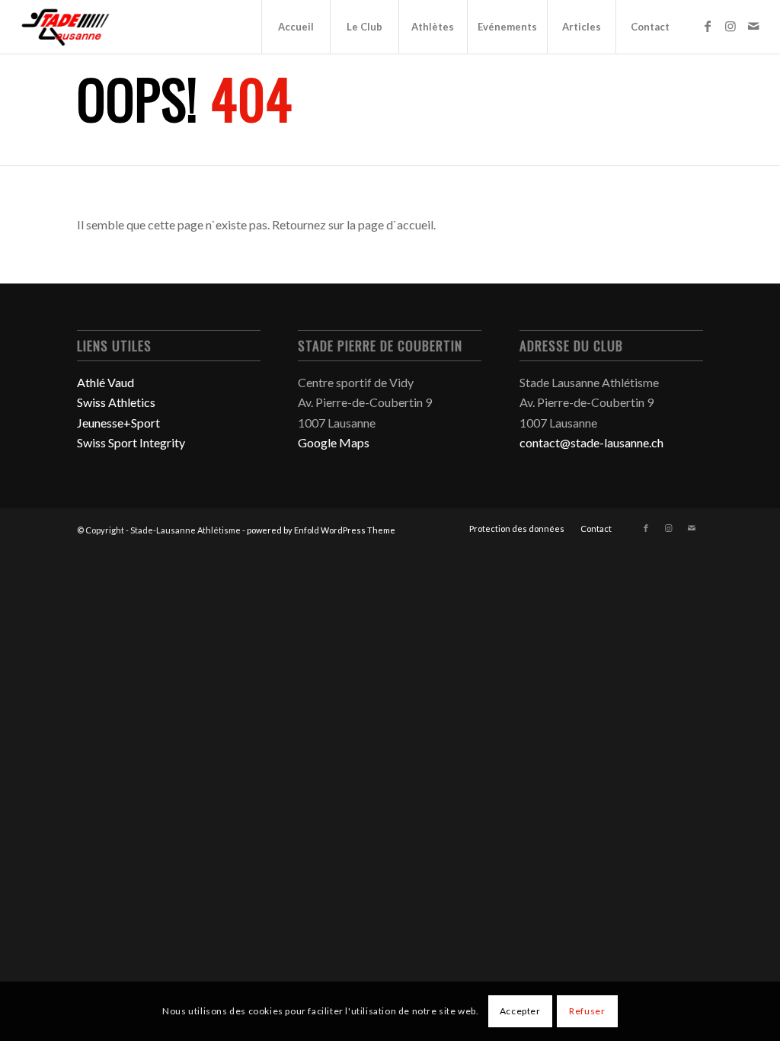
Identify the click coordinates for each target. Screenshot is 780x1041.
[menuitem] (295, 26)
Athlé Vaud (105, 382)
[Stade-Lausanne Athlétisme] (66, 26)
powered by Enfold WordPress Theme (321, 530)
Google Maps (333, 442)
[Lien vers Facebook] (707, 25)
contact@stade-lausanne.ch (591, 442)
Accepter (520, 1011)
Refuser (587, 1011)
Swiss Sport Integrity (131, 442)
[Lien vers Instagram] (730, 25)
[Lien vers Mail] (753, 25)
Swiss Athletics (116, 402)
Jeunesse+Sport (118, 422)
